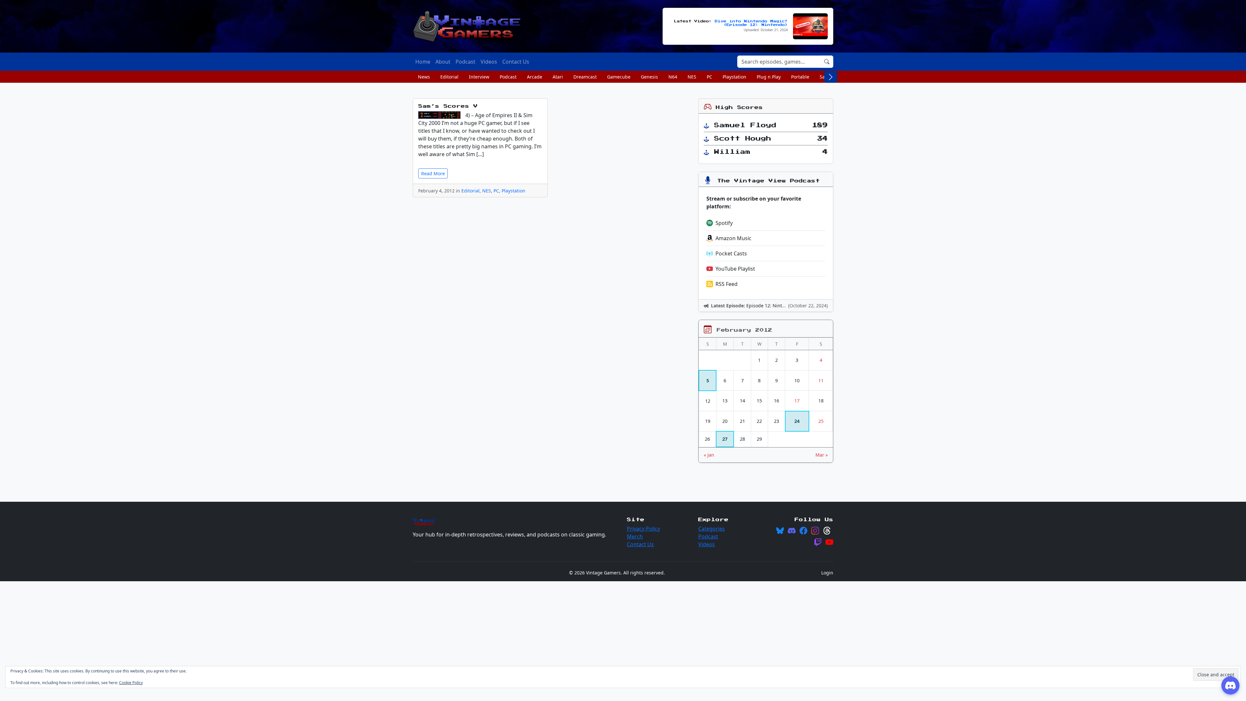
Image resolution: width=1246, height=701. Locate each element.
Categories (711, 528)
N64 (672, 77)
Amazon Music (733, 238)
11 (821, 380)
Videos (706, 544)
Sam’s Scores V (448, 106)
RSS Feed (726, 284)
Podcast (508, 77)
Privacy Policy (643, 528)
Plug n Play (769, 77)
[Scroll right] (830, 77)
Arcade (534, 77)
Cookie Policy (131, 682)
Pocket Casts (731, 253)
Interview (479, 77)
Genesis (649, 77)
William (732, 151)
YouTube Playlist (735, 268)
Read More (433, 173)
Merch (635, 536)
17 (797, 401)
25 (821, 421)
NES (692, 77)
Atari (558, 77)
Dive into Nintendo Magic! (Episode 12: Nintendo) (751, 23)
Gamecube (618, 77)
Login (827, 573)
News (424, 77)
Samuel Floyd (745, 125)
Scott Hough (742, 138)
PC (709, 77)
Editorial (449, 77)
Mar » (821, 455)
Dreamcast (585, 77)
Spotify (724, 223)
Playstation (734, 77)
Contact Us (640, 544)
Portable (800, 77)
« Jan (709, 455)
